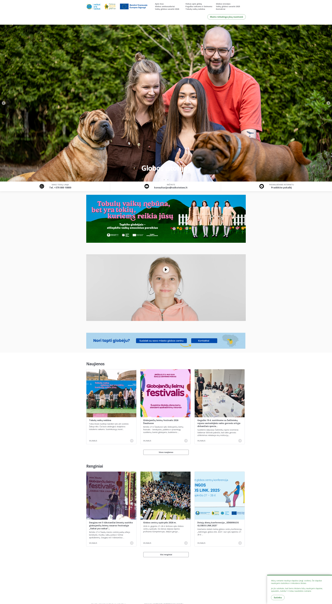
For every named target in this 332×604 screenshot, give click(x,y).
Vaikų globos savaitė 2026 (167, 9)
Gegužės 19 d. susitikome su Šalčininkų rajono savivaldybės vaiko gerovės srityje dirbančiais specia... (218, 423)
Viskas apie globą (193, 4)
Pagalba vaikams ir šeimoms (198, 6)
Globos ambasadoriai (165, 6)
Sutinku (278, 597)
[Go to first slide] (328, 103)
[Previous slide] (3, 103)
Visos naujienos (166, 452)
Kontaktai (220, 9)
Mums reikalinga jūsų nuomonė (226, 16)
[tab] (164, 179)
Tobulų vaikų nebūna (195, 9)
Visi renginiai (166, 554)
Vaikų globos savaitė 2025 (228, 6)
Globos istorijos (223, 4)
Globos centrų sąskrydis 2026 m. (159, 522)
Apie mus (159, 4)
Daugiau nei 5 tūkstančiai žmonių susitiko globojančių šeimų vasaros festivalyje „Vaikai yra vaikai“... (111, 525)
